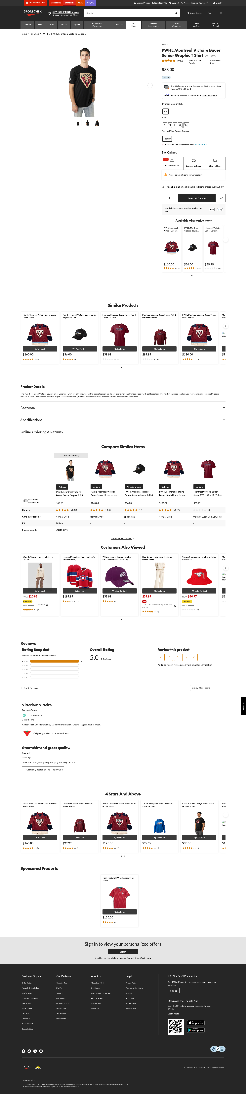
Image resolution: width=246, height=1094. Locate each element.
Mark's (59, 988)
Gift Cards (25, 1013)
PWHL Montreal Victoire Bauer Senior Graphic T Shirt (191, 52)
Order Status (196, 13)
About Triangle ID (97, 998)
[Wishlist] (209, 13)
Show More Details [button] (121, 538)
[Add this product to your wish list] (221, 198)
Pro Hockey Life (62, 1003)
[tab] (172, 163)
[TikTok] (29, 1051)
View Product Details (195, 61)
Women (27, 24)
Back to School (215, 24)
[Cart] (220, 13)
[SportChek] (69, 3)
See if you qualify (209, 95)
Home (23, 33)
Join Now (146, 958)
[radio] (165, 111)
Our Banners (61, 1019)
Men (40, 24)
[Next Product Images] (150, 85)
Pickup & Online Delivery (31, 988)
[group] (39, 601)
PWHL (45, 33)
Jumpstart (95, 1008)
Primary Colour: (170, 103)
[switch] (27, 501)
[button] (176, 13)
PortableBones (29, 710)
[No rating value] (200, 510)
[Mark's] (80, 3)
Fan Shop (133, 24)
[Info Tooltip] (222, 186)
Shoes (64, 24)
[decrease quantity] (164, 198)
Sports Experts (61, 1008)
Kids (52, 24)
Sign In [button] (219, 3)
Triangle (59, 993)
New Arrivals (196, 24)
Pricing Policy (131, 1003)
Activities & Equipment (97, 24)
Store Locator (27, 1008)
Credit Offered (143, 3)
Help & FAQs (26, 1003)
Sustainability (96, 1003)
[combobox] (209, 688)
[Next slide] (225, 239)
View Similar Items (215, 61)
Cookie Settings (27, 1029)
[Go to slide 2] (87, 123)
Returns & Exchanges (30, 998)
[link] (173, 60)
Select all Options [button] (197, 198)
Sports (77, 24)
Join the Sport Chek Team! (101, 993)
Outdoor (118, 24)
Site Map (129, 993)
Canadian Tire (61, 983)
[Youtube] (41, 1051)
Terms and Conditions (134, 988)
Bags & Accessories (153, 24)
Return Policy (131, 1008)
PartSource (60, 998)
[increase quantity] (174, 198)
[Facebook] (23, 1051)
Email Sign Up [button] (161, 3)
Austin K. (26, 753)
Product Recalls (28, 1024)
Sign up (173, 991)
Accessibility (131, 998)
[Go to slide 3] (97, 123)
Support (175, 3)
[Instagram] (35, 1051)
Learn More (173, 1013)
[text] (171, 268)
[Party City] (90, 3)
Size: (164, 117)
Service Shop (26, 993)
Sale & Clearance (176, 24)
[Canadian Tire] (56, 3)
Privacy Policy (131, 983)
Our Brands (95, 988)
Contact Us (26, 1019)
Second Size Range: (172, 131)
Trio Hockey (60, 1013)
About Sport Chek (97, 983)
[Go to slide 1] (78, 123)
